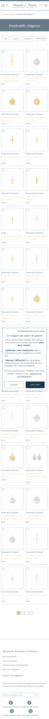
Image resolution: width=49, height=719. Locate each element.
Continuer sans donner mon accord (31, 331)
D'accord (35, 385)
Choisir (14, 385)
